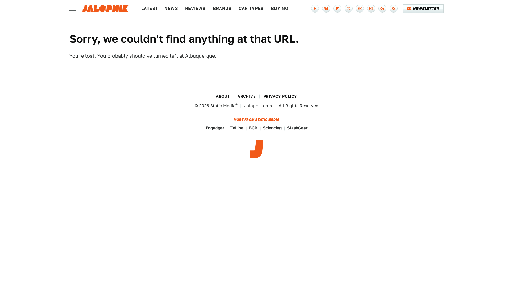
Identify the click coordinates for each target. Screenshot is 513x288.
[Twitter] (349, 9)
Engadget (215, 128)
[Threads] (360, 9)
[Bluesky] (326, 9)
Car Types (251, 8)
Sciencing (272, 128)
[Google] (382, 9)
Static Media (222, 105)
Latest (149, 8)
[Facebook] (315, 9)
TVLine (236, 128)
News (171, 8)
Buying (279, 8)
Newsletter (426, 8)
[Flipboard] (337, 9)
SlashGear (297, 128)
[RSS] (394, 9)
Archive (247, 96)
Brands (222, 8)
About (223, 96)
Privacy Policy (280, 96)
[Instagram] (371, 9)
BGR (253, 128)
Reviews (195, 8)
